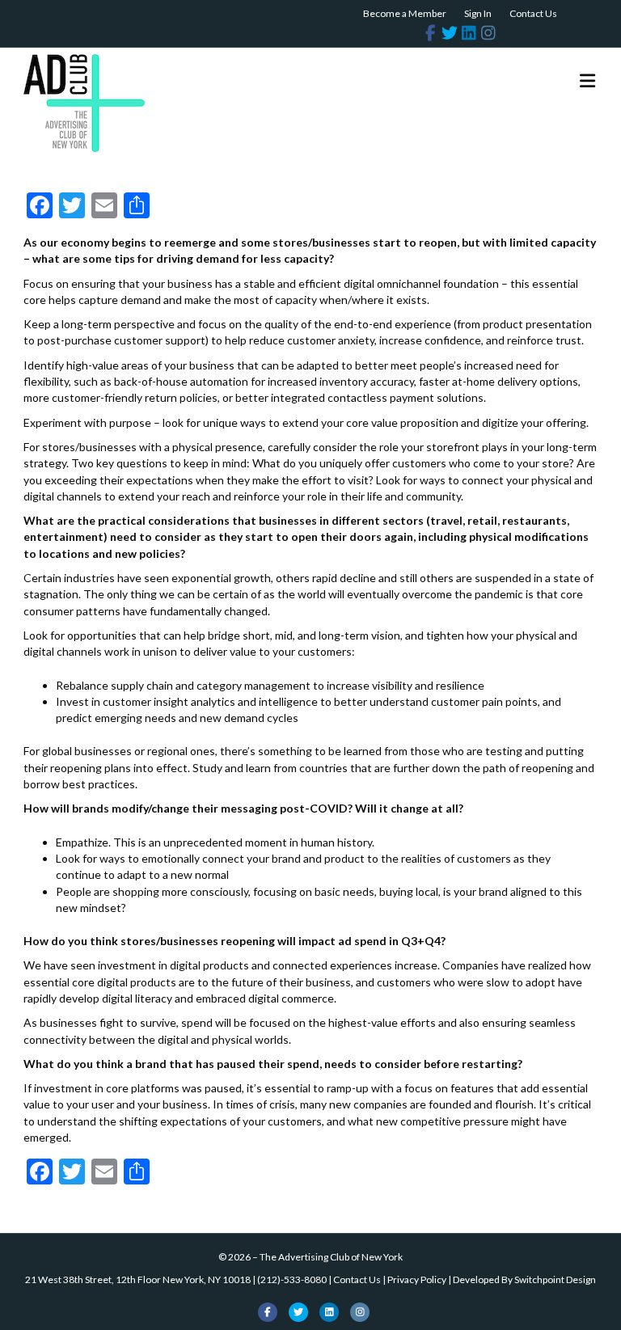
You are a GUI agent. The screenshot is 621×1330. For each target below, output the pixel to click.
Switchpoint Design (555, 1279)
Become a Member (404, 13)
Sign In (478, 13)
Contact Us (533, 13)
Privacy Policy (416, 1279)
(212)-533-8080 (292, 1279)
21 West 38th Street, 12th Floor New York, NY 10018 (138, 1279)
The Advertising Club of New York (331, 1257)
